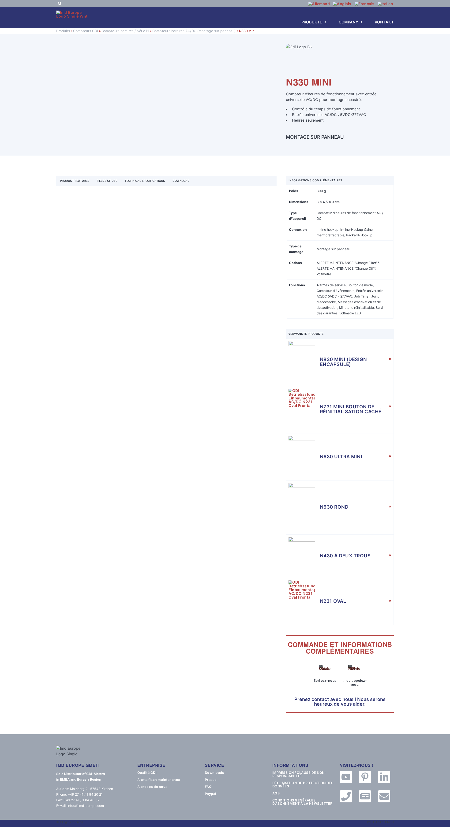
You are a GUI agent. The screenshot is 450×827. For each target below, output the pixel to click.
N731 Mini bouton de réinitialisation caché (351, 409)
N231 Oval (333, 601)
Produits (63, 31)
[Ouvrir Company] (361, 22)
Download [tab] (181, 181)
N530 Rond (334, 507)
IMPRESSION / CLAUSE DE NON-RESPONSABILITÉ (299, 774)
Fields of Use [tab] (107, 181)
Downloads (214, 772)
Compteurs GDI (85, 31)
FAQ (208, 786)
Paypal (210, 793)
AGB (276, 793)
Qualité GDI (147, 772)
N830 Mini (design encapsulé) (343, 362)
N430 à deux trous (345, 556)
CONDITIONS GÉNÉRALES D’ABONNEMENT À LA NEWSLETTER (302, 802)
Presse (211, 779)
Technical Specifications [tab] (145, 181)
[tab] (197, 181)
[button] (59, 3)
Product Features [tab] (74, 181)
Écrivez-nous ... (325, 682)
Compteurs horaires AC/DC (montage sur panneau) (194, 31)
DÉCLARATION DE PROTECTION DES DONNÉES (303, 784)
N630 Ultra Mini (341, 456)
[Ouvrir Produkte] (325, 22)
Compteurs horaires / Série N (125, 31)
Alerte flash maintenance (158, 779)
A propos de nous (152, 786)
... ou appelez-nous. (354, 682)
